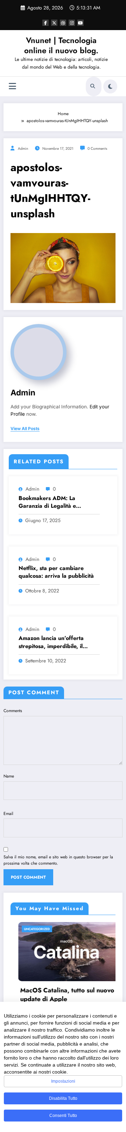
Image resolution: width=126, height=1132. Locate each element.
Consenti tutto (63, 1115)
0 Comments (97, 148)
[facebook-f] (45, 23)
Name (9, 776)
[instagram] (72, 23)
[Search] (93, 86)
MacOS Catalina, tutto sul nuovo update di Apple (60, 995)
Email (8, 813)
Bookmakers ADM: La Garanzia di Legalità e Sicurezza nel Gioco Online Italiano (54, 502)
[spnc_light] (110, 86)
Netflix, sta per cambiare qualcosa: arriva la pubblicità (56, 572)
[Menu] (12, 86)
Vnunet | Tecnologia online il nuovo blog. (61, 45)
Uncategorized (29, 929)
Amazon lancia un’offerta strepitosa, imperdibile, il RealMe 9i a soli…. (51, 642)
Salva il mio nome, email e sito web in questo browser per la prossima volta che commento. (58, 860)
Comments (13, 711)
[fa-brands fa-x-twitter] (54, 23)
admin (23, 148)
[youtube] (80, 23)
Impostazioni (63, 1081)
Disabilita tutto (63, 1098)
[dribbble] (63, 23)
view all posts (25, 428)
